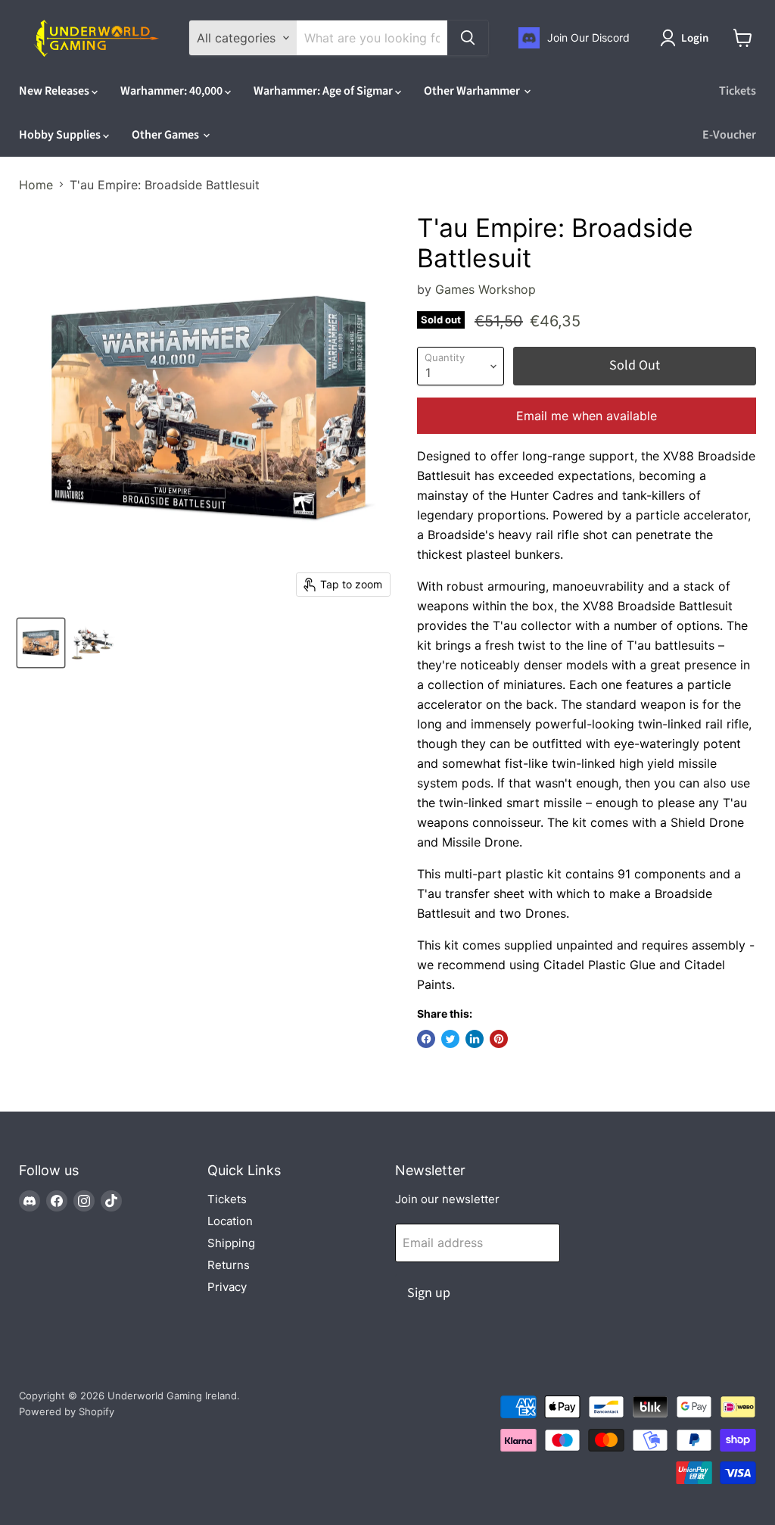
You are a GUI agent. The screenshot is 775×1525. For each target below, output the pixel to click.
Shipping (231, 1243)
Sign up (428, 1292)
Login (694, 38)
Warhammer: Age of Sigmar (324, 91)
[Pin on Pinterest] (499, 1039)
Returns (228, 1265)
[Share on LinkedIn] (474, 1039)
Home (36, 185)
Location (230, 1221)
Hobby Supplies (61, 134)
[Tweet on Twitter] (450, 1039)
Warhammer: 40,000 (172, 91)
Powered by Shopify (66, 1411)
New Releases (55, 91)
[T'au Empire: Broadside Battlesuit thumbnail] (40, 643)
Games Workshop (485, 289)
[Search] (467, 37)
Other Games (166, 134)
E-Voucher (729, 134)
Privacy (227, 1287)
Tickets (737, 91)
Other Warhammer (473, 91)
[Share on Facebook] (426, 1039)
